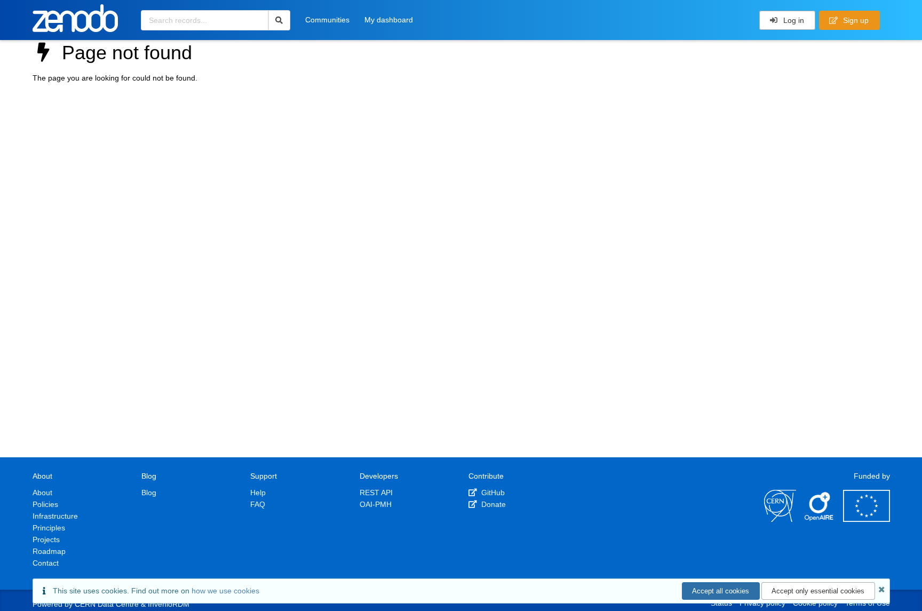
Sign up (855, 20)
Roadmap (49, 551)
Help (258, 492)
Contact (46, 563)
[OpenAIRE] (820, 519)
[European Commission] (866, 519)
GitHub (492, 492)
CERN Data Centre (107, 604)
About (42, 492)
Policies (45, 504)
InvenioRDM (168, 604)
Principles (49, 527)
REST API (376, 492)
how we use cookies (225, 590)
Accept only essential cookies (818, 591)
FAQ (257, 504)
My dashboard (388, 19)
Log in (792, 20)
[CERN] (780, 519)
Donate (492, 504)
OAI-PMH (376, 504)
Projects (46, 539)
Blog (148, 492)
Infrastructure (55, 516)
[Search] (279, 20)
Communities (327, 19)
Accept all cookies (720, 591)
